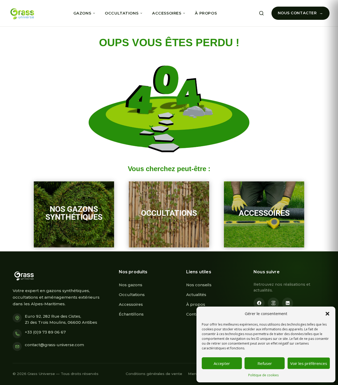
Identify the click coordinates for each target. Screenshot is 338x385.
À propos (206, 13)
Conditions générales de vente (154, 374)
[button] (327, 313)
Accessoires (166, 13)
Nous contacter (297, 13)
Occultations (121, 13)
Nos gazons (130, 285)
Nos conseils (199, 285)
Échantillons (131, 314)
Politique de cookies (263, 375)
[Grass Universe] (21, 13)
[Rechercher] (261, 13)
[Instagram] (273, 303)
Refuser (264, 363)
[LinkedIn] (287, 303)
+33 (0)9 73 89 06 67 (45, 332)
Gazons (82, 13)
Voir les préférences (308, 363)
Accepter (222, 363)
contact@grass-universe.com (54, 344)
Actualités (196, 294)
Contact (194, 314)
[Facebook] (259, 303)
